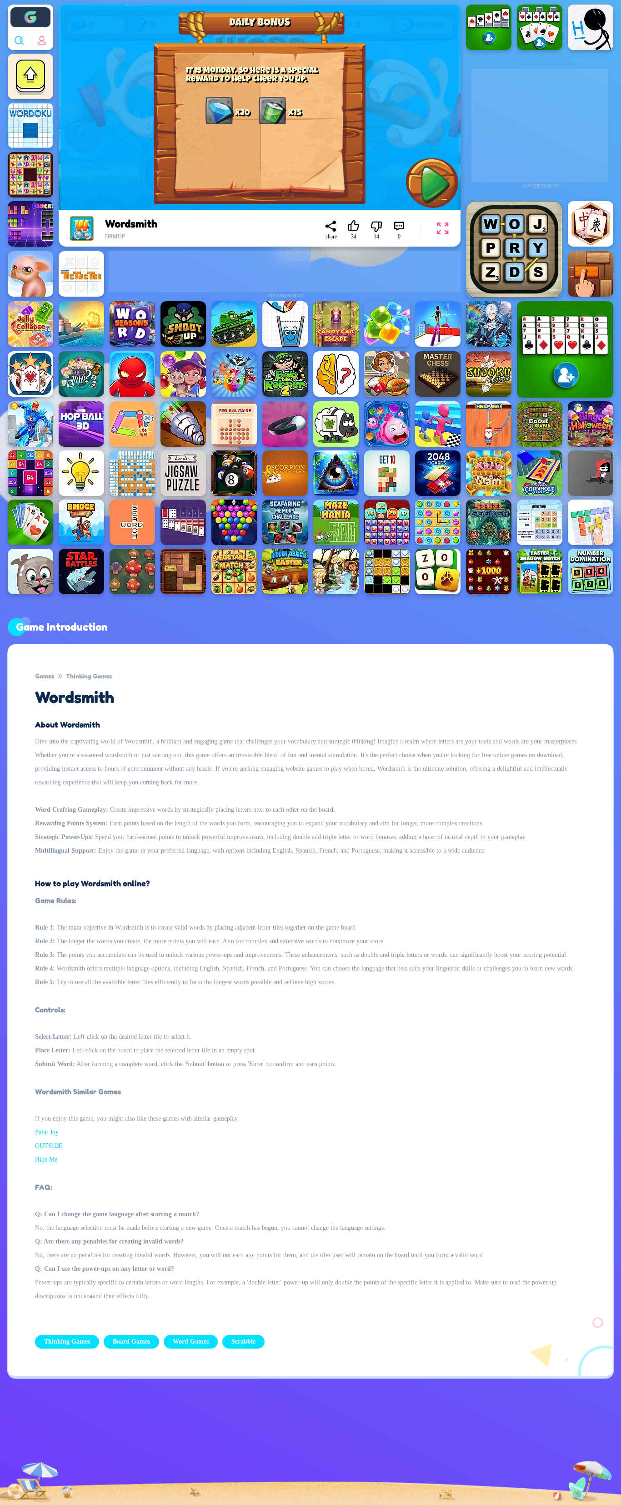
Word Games (191, 1341)
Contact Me (244, 1448)
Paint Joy (47, 1132)
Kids (296, 1448)
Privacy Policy (178, 1448)
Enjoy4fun (30, 10)
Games (44, 676)
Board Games (131, 1341)
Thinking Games (89, 676)
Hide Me (46, 1159)
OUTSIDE (49, 1145)
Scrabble (243, 1341)
